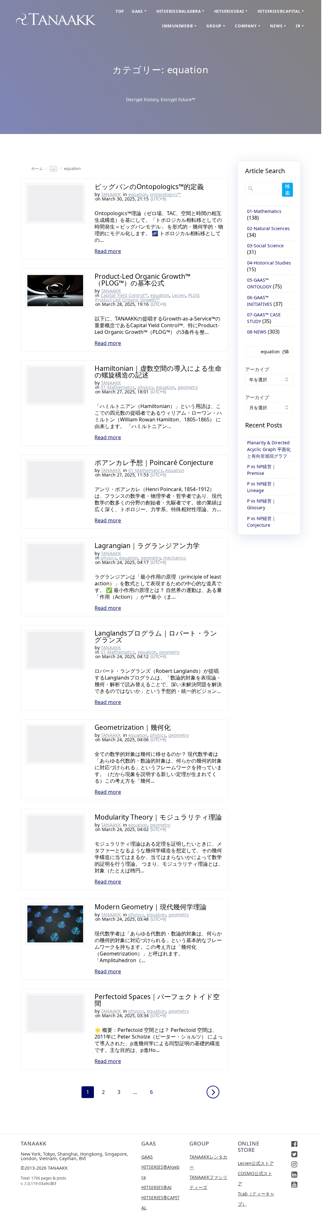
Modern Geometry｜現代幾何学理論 (151, 906)
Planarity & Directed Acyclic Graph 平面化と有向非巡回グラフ (269, 449)
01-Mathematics (118, 387)
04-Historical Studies (269, 263)
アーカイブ (257, 369)
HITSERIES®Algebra (178, 11)
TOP (120, 11)
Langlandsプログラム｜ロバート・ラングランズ (156, 636)
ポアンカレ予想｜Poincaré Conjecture (154, 462)
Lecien (179, 295)
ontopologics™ (165, 194)
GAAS (137, 11)
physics (145, 387)
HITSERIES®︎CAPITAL (279, 11)
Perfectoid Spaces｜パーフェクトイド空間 (157, 1000)
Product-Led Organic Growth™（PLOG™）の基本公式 (142, 279)
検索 (287, 189)
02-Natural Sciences (268, 228)
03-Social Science (265, 246)
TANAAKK (111, 194)
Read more (108, 251)
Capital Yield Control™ (124, 295)
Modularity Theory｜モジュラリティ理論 (158, 817)
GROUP (214, 26)
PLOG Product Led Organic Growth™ (147, 297)
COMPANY (246, 26)
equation (137, 194)
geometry (188, 387)
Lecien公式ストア (256, 1163)
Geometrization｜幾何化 (133, 727)
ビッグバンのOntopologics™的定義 (149, 186)
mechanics (174, 558)
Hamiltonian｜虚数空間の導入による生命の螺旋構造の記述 (158, 371)
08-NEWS (256, 332)
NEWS (276, 26)
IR (298, 26)
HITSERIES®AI (229, 11)
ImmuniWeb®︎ (177, 26)
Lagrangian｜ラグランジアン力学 (147, 545)
